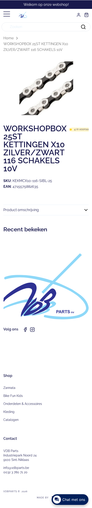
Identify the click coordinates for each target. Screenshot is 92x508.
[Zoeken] (83, 27)
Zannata (9, 388)
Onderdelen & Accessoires (22, 404)
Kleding (9, 412)
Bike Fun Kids (13, 396)
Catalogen (11, 420)
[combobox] (46, 26)
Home (8, 38)
